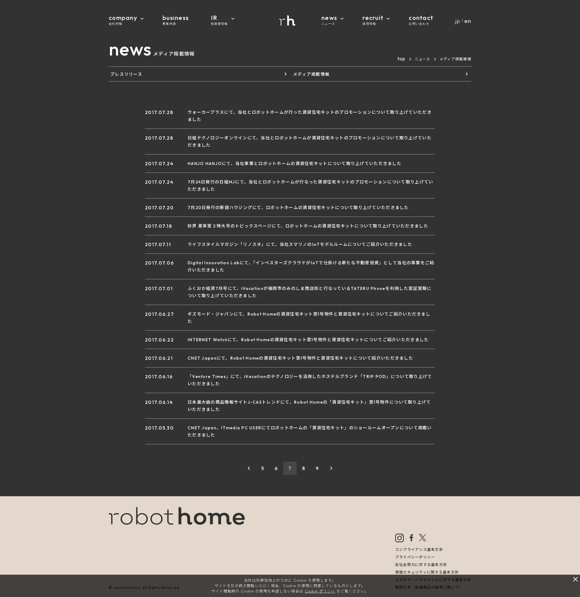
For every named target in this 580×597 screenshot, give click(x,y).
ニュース (422, 59)
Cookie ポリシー (320, 591)
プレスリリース (126, 74)
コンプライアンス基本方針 (419, 549)
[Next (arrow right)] (569, 298)
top (401, 59)
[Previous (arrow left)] (10, 298)
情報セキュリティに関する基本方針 (427, 572)
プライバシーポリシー (415, 557)
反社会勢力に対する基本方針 (421, 564)
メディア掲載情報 (311, 74)
